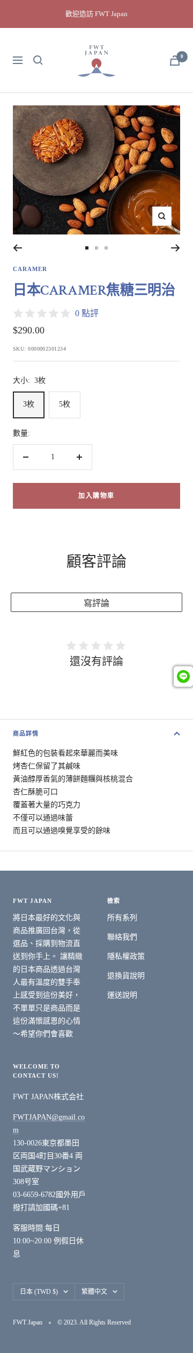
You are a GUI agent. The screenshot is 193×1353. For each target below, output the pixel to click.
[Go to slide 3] (106, 248)
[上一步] (17, 248)
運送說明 (122, 995)
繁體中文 (94, 1291)
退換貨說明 (126, 976)
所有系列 (122, 918)
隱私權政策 (126, 956)
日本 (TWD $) (39, 1291)
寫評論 (96, 603)
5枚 (64, 404)
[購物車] (174, 60)
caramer (30, 269)
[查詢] (38, 60)
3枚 (28, 404)
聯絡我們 (122, 937)
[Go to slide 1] (86, 248)
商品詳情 (26, 733)
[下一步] (175, 248)
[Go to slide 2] (96, 248)
